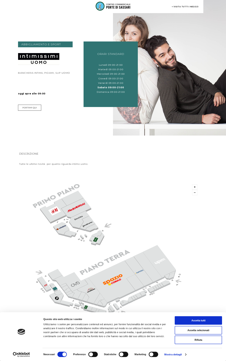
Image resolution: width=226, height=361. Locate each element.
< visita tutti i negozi (185, 6)
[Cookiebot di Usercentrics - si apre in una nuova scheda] (21, 354)
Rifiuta (198, 339)
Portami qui (30, 108)
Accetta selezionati (198, 330)
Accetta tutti (198, 320)
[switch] (93, 354)
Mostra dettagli (173, 354)
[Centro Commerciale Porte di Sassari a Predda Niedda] (113, 6)
